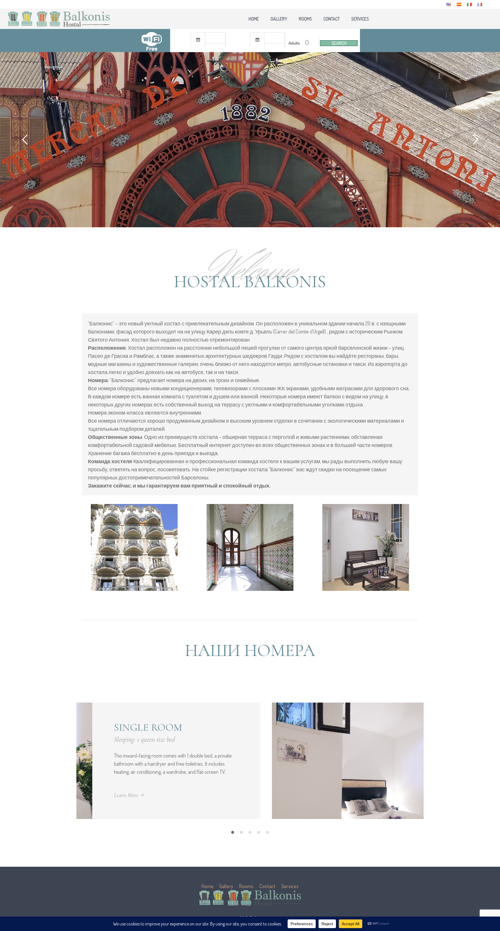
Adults (294, 43)
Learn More (284, 795)
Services (290, 886)
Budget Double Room (329, 727)
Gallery (226, 886)
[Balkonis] (250, 898)
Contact (267, 886)
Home (207, 886)
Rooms (246, 886)
